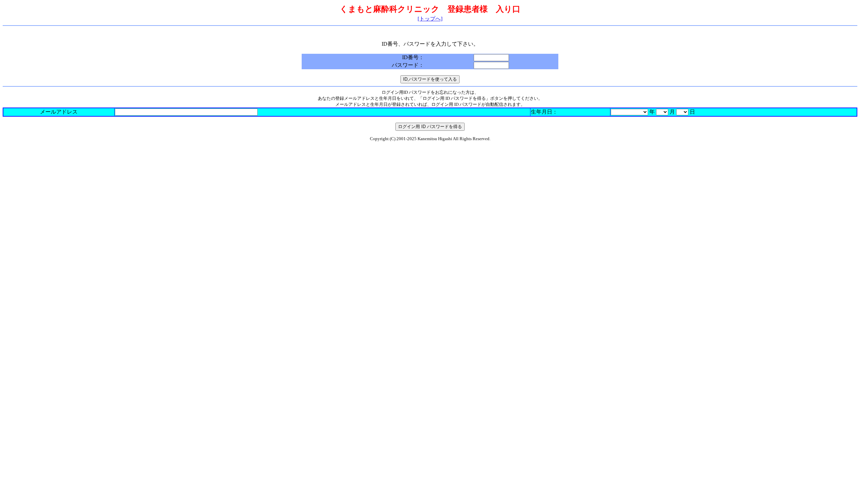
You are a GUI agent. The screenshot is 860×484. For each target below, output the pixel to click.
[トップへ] (430, 19)
